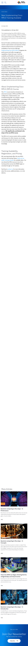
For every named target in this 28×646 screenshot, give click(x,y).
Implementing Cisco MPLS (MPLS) (10, 50)
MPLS (5, 92)
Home (2, 11)
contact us (10, 169)
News (6, 11)
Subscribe (12, 641)
